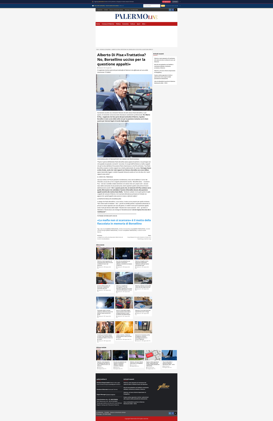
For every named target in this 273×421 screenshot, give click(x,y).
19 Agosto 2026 (150, 368)
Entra (163, 5)
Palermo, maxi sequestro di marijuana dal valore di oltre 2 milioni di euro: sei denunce (105, 263)
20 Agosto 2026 (108, 266)
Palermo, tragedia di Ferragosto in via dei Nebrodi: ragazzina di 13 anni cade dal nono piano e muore (124, 288)
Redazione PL (101, 68)
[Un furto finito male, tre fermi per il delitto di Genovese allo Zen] (105, 278)
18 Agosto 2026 (166, 367)
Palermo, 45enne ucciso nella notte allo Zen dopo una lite (143, 286)
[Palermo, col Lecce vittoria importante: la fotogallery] (136, 355)
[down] (146, 24)
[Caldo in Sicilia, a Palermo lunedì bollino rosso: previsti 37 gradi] (124, 327)
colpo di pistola (103, 228)
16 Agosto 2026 (146, 266)
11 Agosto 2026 (108, 316)
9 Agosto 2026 (126, 339)
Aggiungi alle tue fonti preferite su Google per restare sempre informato (114, 1)
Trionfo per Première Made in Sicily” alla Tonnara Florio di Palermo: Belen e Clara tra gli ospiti (105, 337)
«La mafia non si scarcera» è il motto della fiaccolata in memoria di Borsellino (124, 221)
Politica (118, 24)
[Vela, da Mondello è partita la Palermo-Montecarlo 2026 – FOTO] (169, 355)
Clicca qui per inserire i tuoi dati (172, 5)
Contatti (106, 9)
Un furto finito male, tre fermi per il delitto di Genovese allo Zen (103, 287)
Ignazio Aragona (110, 394)
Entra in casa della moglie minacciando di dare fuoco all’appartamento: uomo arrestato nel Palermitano (123, 312)
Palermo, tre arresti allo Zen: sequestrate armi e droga (143, 311)
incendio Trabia (122, 230)
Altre (143, 24)
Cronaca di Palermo (108, 24)
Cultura (132, 24)
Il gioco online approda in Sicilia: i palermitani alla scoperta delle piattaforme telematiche (163, 76)
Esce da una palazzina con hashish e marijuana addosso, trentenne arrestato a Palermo (124, 263)
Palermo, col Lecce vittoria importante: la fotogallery (164, 71)
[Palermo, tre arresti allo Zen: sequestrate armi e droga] (143, 303)
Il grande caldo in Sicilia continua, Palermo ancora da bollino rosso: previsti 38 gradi (105, 312)
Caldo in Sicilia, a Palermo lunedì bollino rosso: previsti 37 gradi (124, 336)
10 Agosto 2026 (108, 340)
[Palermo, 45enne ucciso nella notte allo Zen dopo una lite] (143, 278)
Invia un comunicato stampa (116, 9)
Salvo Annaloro (134, 364)
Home (98, 24)
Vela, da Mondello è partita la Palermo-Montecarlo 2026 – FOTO (164, 82)
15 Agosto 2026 (127, 291)
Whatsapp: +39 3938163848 (131, 9)
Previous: (110, 237)
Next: (139, 237)
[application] (124, 213)
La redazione (99, 9)
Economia (125, 24)
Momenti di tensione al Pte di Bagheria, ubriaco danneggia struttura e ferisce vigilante (142, 337)
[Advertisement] (136, 36)
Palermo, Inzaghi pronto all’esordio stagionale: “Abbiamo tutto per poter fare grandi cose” (142, 263)
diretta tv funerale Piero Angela (126, 228)
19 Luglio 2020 (108, 68)
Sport (138, 24)
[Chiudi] (180, 1)
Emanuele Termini (150, 367)
